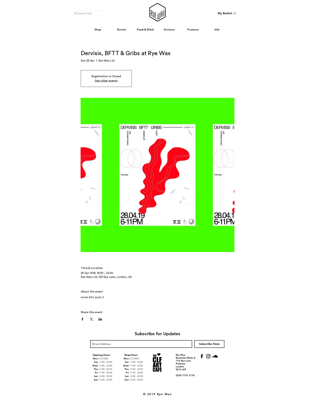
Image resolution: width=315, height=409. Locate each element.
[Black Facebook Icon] (202, 356)
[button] (227, 13)
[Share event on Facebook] (82, 319)
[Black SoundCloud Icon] (215, 356)
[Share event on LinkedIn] (100, 319)
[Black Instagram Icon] (208, 356)
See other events (106, 80)
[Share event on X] (91, 319)
